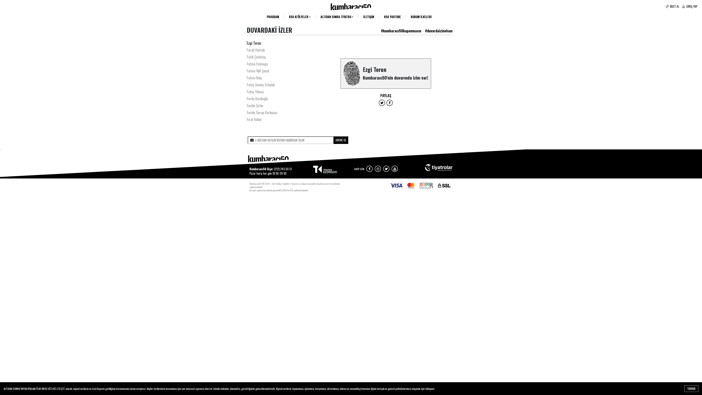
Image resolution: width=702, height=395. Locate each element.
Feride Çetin (255, 105)
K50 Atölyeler (298, 17)
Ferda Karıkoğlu (257, 98)
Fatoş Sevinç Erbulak (261, 84)
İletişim (368, 17)
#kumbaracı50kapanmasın (401, 30)
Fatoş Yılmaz (255, 91)
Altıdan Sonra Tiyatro (335, 17)
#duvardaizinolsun (438, 30)
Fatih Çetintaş (256, 57)
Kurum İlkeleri (421, 17)
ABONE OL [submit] (340, 140)
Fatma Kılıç (254, 77)
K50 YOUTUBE (392, 17)
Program (273, 17)
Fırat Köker (254, 119)
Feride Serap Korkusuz (262, 112)
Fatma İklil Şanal (258, 71)
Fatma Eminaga (257, 64)
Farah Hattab (256, 50)
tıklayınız (430, 389)
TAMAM (691, 388)
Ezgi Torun (254, 43)
